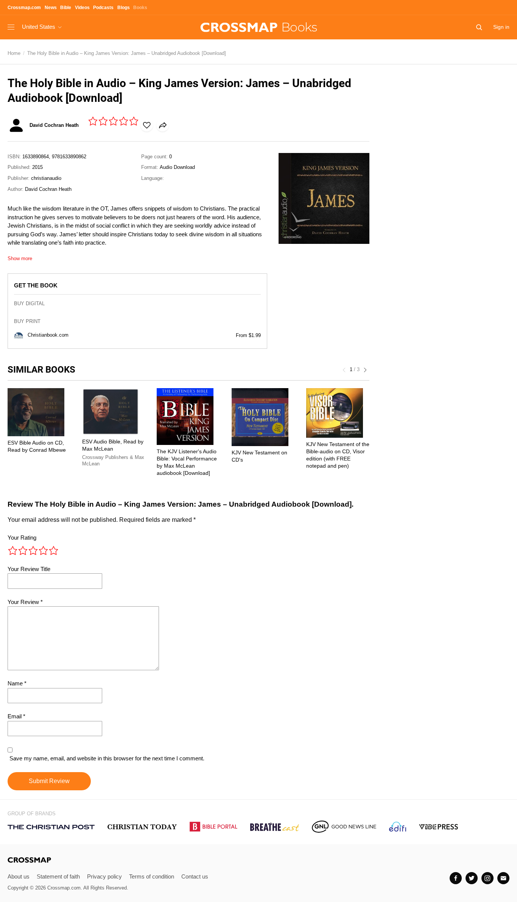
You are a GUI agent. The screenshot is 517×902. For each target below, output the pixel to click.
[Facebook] (456, 878)
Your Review (25, 602)
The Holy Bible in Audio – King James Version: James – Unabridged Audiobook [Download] (126, 53)
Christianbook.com (48, 335)
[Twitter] (472, 878)
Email (16, 716)
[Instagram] (487, 878)
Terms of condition (151, 876)
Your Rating (22, 537)
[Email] (503, 878)
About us (19, 876)
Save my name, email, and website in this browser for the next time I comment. (106, 758)
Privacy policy (104, 876)
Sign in (501, 27)
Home (14, 53)
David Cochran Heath (48, 189)
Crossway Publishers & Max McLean (113, 460)
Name (17, 683)
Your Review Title (29, 569)
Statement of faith (58, 876)
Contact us (194, 876)
